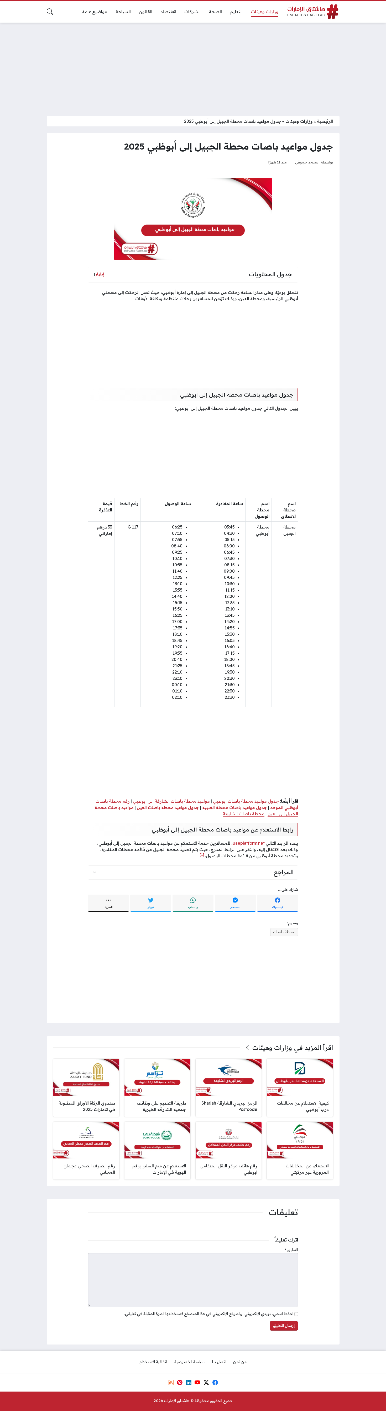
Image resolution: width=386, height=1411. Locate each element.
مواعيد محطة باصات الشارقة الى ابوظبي (171, 801)
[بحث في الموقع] (50, 11)
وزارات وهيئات (299, 121)
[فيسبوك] (215, 1382)
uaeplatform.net (249, 843)
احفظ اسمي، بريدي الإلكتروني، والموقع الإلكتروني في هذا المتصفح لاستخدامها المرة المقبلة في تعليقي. (208, 1313)
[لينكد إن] (188, 1382)
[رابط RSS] (171, 1382)
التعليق (291, 1250)
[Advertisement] (193, 66)
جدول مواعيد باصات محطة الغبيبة (235, 807)
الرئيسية (325, 121)
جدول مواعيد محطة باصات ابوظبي (246, 801)
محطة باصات (284, 932)
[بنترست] (179, 1382)
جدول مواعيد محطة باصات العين (168, 807)
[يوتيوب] (197, 1382)
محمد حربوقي (306, 162)
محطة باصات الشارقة (243, 813)
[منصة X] (206, 1382)
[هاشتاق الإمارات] (313, 11)
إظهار (100, 274)
